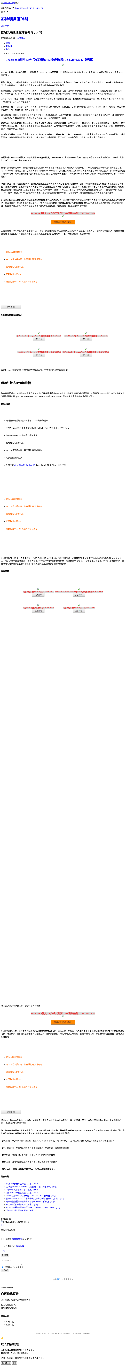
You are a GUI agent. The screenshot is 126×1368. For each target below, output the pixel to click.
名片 (8, 49)
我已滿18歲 (6, 1363)
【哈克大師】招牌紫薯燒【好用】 (20, 1210)
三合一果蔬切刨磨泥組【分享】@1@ (22, 1204)
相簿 (8, 43)
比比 (3, 1225)
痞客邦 (15, 1239)
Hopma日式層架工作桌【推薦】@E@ (22, 1190)
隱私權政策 (77, 1333)
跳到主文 (5, 26)
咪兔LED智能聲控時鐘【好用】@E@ (22, 1184)
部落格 (9, 46)
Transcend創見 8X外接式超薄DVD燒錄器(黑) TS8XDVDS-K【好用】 (50, 59)
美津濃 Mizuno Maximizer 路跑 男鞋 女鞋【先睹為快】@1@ (31, 1187)
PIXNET (44, 1333)
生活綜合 (21, 38)
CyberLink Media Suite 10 (24, 465)
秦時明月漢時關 (15, 19)
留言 (20, 1239)
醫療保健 (20, 1246)
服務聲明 (86, 1333)
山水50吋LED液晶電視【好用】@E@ (22, 1193)
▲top (3, 1250)
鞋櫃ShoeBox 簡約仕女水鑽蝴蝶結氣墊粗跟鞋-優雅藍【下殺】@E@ (35, 1199)
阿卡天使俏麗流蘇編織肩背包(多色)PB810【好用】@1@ (30, 1202)
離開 (14, 1363)
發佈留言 (5, 1270)
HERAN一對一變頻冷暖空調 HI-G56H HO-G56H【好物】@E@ (33, 1207)
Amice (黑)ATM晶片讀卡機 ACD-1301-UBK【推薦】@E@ (31, 1196)
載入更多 (5, 1255)
